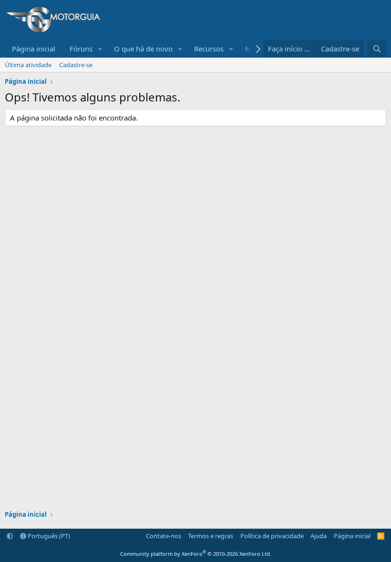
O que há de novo (143, 48)
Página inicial (33, 48)
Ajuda (318, 536)
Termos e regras (210, 536)
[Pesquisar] (377, 49)
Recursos (209, 48)
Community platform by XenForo (195, 553)
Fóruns (81, 48)
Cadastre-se (76, 64)
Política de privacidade (272, 536)
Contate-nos (163, 536)
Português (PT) (48, 536)
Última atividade (28, 64)
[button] (100, 49)
